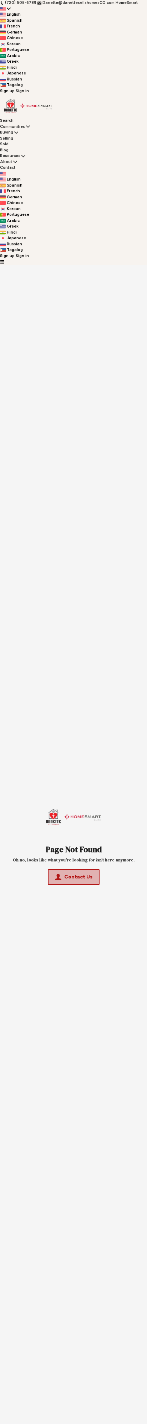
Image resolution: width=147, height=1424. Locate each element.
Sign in (22, 91)
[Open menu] (2, 262)
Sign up (7, 91)
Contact (7, 167)
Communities (12, 126)
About (6, 162)
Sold (4, 144)
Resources (10, 155)
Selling (6, 138)
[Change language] (5, 9)
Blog (4, 150)
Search (7, 120)
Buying (6, 132)
